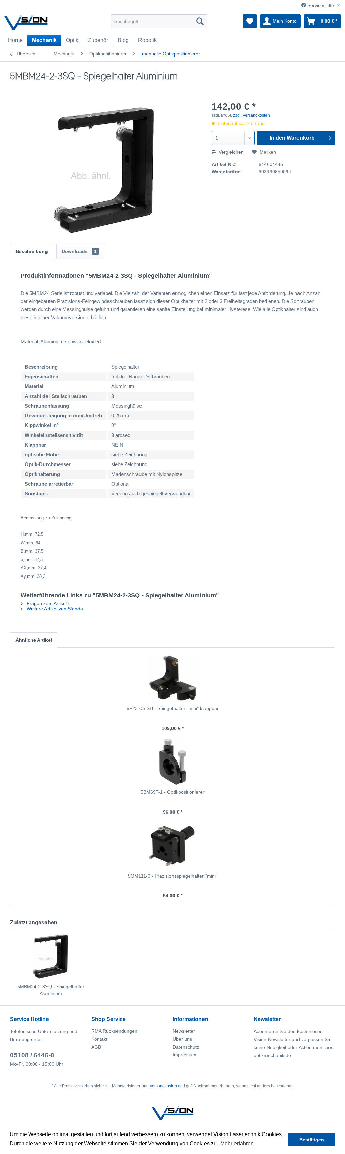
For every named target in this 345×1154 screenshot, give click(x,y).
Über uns (182, 1039)
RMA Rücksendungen (114, 1031)
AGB (96, 1047)
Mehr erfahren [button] (237, 1143)
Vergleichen (230, 152)
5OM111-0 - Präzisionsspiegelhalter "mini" (172, 876)
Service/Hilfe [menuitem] (320, 5)
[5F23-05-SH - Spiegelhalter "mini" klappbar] (172, 678)
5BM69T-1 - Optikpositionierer (172, 792)
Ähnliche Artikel (33, 640)
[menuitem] (159, 21)
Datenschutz (185, 1047)
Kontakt (99, 1039)
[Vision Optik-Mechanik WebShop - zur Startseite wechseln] (26, 22)
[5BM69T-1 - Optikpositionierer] (172, 761)
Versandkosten (163, 1086)
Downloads (79, 251)
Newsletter (183, 1031)
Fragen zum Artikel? (47, 603)
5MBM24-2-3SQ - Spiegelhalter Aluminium (50, 990)
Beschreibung (31, 251)
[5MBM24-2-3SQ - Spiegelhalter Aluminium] (50, 956)
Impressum (184, 1054)
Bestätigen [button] (311, 1139)
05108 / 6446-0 (32, 1055)
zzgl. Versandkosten (251, 115)
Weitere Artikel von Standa (54, 608)
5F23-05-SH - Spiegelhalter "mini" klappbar (173, 708)
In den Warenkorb (292, 138)
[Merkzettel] (250, 21)
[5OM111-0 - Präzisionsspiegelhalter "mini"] (172, 845)
